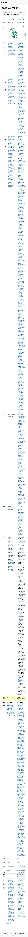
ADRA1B (19, 708)
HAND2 (18, 768)
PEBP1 (18, 804)
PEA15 (22, 803)
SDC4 (21, 832)
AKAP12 (19, 709)
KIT (17, 783)
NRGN (18, 798)
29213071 (20, 684)
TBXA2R (21, 843)
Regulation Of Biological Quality (21, 880)
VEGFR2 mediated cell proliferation (21, 481)
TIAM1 (21, 846)
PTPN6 (22, 819)
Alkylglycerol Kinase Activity (11, 102)
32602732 (20, 595)
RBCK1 (21, 823)
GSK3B (18, 762)
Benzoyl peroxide (20, 524)
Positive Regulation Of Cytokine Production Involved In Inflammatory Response (21, 395)
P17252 (18, 872)
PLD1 (21, 808)
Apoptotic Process (20, 159)
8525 (8, 858)
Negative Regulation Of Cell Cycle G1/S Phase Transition (11, 901)
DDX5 (18, 729)
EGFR (21, 733)
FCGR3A (23, 743)
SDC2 (18, 832)
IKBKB (18, 776)
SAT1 (14, 711)
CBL (18, 720)
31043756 (21, 542)
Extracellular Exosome (21, 76)
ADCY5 (22, 705)
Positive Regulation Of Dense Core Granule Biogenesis (21, 409)
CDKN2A (19, 723)
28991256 (10, 569)
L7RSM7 (23, 870)
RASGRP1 (9, 709)
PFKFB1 (22, 804)
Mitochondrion (21, 46)
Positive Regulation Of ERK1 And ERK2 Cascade (21, 343)
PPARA (18, 811)
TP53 (14, 715)
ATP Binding (11, 90)
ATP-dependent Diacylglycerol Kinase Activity (11, 86)
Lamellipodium (11, 51)
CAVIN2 (21, 719)
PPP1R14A (19, 814)
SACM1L (22, 829)
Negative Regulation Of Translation (21, 196)
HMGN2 (22, 772)
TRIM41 (22, 851)
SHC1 (18, 835)
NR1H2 (22, 797)
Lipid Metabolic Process (11, 137)
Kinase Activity (11, 95)
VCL (18, 854)
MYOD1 (18, 791)
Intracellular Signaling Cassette (11, 907)
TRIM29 (18, 851)
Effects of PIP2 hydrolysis (11, 415)
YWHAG (19, 855)
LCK (18, 784)
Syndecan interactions (20, 444)
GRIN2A (19, 758)
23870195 (20, 570)
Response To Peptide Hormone (21, 256)
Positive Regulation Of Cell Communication (21, 914)
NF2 (24, 791)
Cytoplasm (10, 43)
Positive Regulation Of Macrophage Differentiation (21, 282)
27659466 (20, 670)
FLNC (21, 744)
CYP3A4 (19, 727)
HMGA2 (18, 771)
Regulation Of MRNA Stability (21, 259)
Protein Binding (11, 89)
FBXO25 (19, 741)
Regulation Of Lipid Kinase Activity (11, 889)
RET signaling (21, 495)
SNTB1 (12, 712)
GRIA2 (21, 755)
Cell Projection (11, 53)
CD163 (20, 720)
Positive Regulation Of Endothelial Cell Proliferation (21, 145)
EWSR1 (22, 739)
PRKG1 (22, 815)
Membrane (10, 49)
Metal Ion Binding (10, 99)
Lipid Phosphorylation (11, 179)
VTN (20, 854)
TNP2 (21, 848)
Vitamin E (20, 509)
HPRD (10, 14)
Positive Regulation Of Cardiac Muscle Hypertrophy (21, 191)
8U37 (21, 876)
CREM (22, 726)
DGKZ (11, 19)
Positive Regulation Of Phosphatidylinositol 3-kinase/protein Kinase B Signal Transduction (21, 326)
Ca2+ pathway (21, 452)
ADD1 (18, 706)
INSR (21, 776)
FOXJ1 (23, 698)
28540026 (10, 556)
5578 (18, 858)
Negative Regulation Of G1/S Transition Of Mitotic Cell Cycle (11, 894)
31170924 (20, 690)
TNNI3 (18, 847)
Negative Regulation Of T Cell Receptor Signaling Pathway (11, 185)
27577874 (20, 679)
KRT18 (23, 783)
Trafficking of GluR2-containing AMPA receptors (21, 456)
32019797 (22, 573)
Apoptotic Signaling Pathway (20, 358)
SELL (24, 832)
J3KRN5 (19, 870)
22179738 (20, 604)
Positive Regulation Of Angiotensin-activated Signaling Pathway (21, 376)
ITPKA (21, 779)
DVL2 (21, 732)
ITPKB (18, 780)
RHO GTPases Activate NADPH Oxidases (21, 486)
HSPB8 (22, 775)
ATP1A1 (19, 713)
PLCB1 (18, 808)
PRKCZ (18, 815)
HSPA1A (19, 775)
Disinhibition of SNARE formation (21, 419)
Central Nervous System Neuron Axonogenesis (21, 201)
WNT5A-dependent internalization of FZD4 (21, 477)
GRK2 (18, 759)
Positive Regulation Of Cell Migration (21, 214)
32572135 (20, 558)
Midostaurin (20, 519)
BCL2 (18, 716)
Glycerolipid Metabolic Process (11, 175)
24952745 (20, 683)
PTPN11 (22, 818)
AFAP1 (22, 708)
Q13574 (8, 870)
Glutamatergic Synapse (11, 55)
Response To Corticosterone (21, 319)
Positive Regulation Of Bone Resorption (21, 291)
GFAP (18, 750)
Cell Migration (11, 156)
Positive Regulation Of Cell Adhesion (21, 296)
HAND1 (22, 766)
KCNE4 (18, 782)
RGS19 (18, 825)
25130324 (20, 615)
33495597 (20, 620)
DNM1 (18, 732)
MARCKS (22, 787)
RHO (21, 826)
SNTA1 (8, 712)
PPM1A (18, 812)
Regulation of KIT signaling (21, 429)
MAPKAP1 (22, 786)
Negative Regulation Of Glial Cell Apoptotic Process (21, 236)
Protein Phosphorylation (21, 156)
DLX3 (24, 730)
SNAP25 (23, 837)
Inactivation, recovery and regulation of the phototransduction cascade (21, 439)
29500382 (20, 598)
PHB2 (22, 805)
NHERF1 (23, 794)
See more (9, 923)
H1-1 (22, 762)
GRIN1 (21, 757)
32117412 (20, 566)
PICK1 (18, 807)
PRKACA (19, 700)
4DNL (23, 875)
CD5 (23, 720)
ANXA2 (18, 711)
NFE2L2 (22, 793)
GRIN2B (23, 758)
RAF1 (18, 822)
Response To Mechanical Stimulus (21, 171)
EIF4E (18, 736)
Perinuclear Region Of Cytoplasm (20, 72)
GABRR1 (19, 748)
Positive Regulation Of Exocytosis (21, 301)
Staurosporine (21, 512)
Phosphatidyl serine (21, 507)
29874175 (20, 686)
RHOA (23, 826)
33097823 (20, 540)
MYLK (21, 790)
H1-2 (24, 762)
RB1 (13, 709)
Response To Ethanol (21, 277)
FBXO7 (22, 741)
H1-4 (20, 764)
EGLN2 (18, 734)
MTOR (18, 790)
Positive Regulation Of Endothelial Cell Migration (21, 186)
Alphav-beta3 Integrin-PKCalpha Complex (21, 65)
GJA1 (18, 751)
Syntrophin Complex (10, 885)
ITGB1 (18, 777)
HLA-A (18, 769)
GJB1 (21, 751)
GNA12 (21, 752)
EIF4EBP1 (22, 736)
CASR (18, 719)
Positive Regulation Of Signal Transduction (21, 180)
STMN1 (21, 840)
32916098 (20, 590)
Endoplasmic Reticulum (21, 48)
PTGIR (22, 816)
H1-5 (23, 764)
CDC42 (20, 722)
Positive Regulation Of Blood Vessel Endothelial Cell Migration (21, 272)
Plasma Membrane (10, 46)
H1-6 (18, 765)
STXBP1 (19, 842)
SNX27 (8, 715)
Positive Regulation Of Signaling (21, 907)
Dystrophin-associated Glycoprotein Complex (11, 881)
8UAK (23, 876)
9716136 (21, 12)
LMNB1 (18, 786)
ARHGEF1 (22, 712)
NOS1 (22, 796)
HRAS (8, 705)
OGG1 (18, 800)
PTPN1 (18, 818)
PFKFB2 (19, 805)
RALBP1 (22, 822)
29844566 (10, 566)
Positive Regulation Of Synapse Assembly (21, 335)
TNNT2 (21, 847)
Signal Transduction (11, 145)
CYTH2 (22, 727)
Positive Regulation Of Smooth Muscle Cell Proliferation (21, 311)
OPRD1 (21, 800)
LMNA (20, 784)
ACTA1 (21, 704)
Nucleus (10, 42)
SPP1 (21, 839)
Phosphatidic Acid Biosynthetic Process (11, 141)
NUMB (21, 798)
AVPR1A (23, 715)
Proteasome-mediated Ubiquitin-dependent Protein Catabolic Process (21, 249)
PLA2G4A (22, 807)
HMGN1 (18, 772)
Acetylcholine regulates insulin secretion (21, 449)
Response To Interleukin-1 (21, 350)
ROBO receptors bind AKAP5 (21, 498)
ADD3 (21, 706)
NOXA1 (18, 797)
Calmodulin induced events (21, 415)
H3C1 (23, 765)
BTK (23, 716)
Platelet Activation (10, 158)
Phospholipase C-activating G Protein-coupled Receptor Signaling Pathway (11, 151)
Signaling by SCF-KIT (21, 426)
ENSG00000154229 (21, 867)
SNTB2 (8, 713)
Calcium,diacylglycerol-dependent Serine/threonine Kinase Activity (21, 101)
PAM (21, 801)
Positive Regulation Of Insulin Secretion (21, 227)
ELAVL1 (18, 737)
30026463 (20, 548)
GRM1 (21, 759)
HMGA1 (22, 769)
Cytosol (10, 44)
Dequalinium (21, 513)
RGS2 (21, 825)
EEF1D (18, 733)
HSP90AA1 (21, 773)
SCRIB (18, 830)
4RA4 (18, 876)
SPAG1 (18, 839)
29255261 (20, 640)
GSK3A (21, 761)
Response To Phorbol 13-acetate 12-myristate (21, 403)
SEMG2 (22, 833)
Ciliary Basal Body (21, 69)
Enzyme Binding (20, 121)
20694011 (12, 563)
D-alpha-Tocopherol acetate (20, 533)
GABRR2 (23, 748)
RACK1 (21, 821)
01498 (18, 862)
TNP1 (18, 848)
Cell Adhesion (21, 165)
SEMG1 (18, 833)
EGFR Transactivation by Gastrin (21, 433)
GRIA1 (18, 755)
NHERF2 (19, 796)
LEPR (11, 705)
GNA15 (18, 754)
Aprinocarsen (21, 517)
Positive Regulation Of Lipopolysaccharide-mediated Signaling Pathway (21, 220)
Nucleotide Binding (10, 80)
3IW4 (20, 875)
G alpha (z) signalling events (20, 462)
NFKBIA (19, 794)
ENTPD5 (23, 737)
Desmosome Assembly (21, 149)
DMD (11, 704)
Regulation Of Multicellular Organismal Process (21, 898)
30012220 (20, 677)
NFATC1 (18, 793)
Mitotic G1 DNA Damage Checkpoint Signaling (11, 162)
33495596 (20, 581)
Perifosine (20, 520)
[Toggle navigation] (25, 2)
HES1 (21, 768)
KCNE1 (21, 780)
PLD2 (18, 809)
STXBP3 (23, 842)
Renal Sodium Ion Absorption (21, 339)
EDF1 (24, 732)
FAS (23, 740)
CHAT (18, 725)
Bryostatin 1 (21, 526)
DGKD (21, 729)
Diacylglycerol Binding (21, 124)
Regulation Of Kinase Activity (11, 921)
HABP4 (18, 766)
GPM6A (22, 754)
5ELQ (8, 875)
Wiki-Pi (4, 2)
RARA (18, 823)
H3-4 (20, 765)
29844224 (20, 645)
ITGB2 (21, 777)
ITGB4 (18, 779)
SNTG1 (12, 713)
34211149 (10, 541)
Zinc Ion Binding (10, 92)
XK (22, 854)
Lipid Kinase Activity (11, 83)
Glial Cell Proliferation (11, 918)
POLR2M (9, 708)
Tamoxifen (20, 510)
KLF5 (20, 783)
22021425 (20, 611)
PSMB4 (18, 816)
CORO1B (19, 726)
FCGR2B (19, 743)
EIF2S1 (22, 734)
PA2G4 (18, 801)
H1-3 (18, 764)
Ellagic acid (20, 522)
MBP (18, 789)
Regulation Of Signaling (21, 886)
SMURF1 (23, 836)
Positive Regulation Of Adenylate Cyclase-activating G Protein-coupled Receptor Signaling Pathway (21, 366)
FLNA (18, 744)
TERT (21, 844)
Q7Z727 (22, 872)
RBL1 (8, 711)
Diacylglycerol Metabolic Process (11, 171)
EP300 (18, 739)
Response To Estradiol (21, 231)
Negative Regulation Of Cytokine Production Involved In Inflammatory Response (21, 386)
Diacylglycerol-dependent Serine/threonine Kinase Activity (21, 93)
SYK (18, 843)
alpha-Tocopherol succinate (10, 508)
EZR (18, 740)
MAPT (18, 787)
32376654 (10, 560)
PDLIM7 (18, 803)
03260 (8, 862)
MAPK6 (8, 706)
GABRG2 (19, 747)
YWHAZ (23, 855)
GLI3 (24, 751)
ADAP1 (18, 705)
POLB (21, 809)
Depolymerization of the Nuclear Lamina (21, 466)
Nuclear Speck (11, 50)
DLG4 (21, 730)
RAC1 (18, 821)
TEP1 (18, 844)
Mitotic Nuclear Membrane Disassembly (21, 163)
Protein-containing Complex (20, 60)
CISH (21, 725)
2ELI (18, 875)
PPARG (22, 811)
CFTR (22, 723)
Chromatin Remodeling (20, 152)
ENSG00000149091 (11, 867)
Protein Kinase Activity (21, 83)
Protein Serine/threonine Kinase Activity (21, 87)
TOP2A (18, 850)
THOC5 (18, 846)
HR (17, 773)
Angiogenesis (21, 142)
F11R (20, 740)
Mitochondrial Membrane (21, 56)
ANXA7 (22, 711)
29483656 (10, 570)
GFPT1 (21, 750)
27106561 (21, 601)
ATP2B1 (23, 713)
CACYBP (23, 718)
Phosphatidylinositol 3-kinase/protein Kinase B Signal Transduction (21, 265)
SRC (11, 715)
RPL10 (21, 828)
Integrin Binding (21, 110)
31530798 (20, 637)
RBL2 (11, 711)
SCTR (21, 830)
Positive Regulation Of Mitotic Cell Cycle (21, 305)
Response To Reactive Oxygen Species (21, 138)
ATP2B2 (19, 715)
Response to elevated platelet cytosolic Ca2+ (21, 492)
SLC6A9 (18, 836)
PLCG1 (12, 706)
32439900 (20, 666)
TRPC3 (18, 853)
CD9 (18, 722)
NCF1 (22, 791)
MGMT (20, 789)
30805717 (10, 549)
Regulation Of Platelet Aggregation (21, 353)
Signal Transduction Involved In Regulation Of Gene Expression (21, 208)
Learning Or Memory (20, 167)
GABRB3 (22, 745)
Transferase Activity (11, 96)
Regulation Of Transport (21, 316)
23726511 (20, 663)
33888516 (20, 608)
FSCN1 (18, 745)
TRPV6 (22, 853)
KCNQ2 (22, 782)
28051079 (20, 657)
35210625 (20, 552)
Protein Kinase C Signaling (21, 347)
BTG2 (21, 716)
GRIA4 (18, 757)
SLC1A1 (21, 835)
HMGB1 (22, 771)
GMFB (18, 752)
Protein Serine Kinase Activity (21, 133)
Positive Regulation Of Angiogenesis (21, 287)
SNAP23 (19, 837)
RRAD (18, 829)
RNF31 (18, 828)
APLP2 (18, 712)
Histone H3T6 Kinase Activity (21, 127)
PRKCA (21, 19)
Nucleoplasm (21, 43)
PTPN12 (19, 819)
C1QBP (18, 718)
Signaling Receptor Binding (20, 107)
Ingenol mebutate (20, 515)
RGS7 (18, 826)
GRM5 (18, 761)
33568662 (20, 576)
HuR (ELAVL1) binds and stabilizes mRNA (21, 471)
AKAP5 (22, 709)
